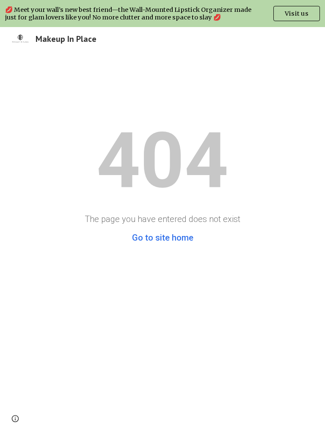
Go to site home (162, 238)
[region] (162, 13)
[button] (15, 419)
